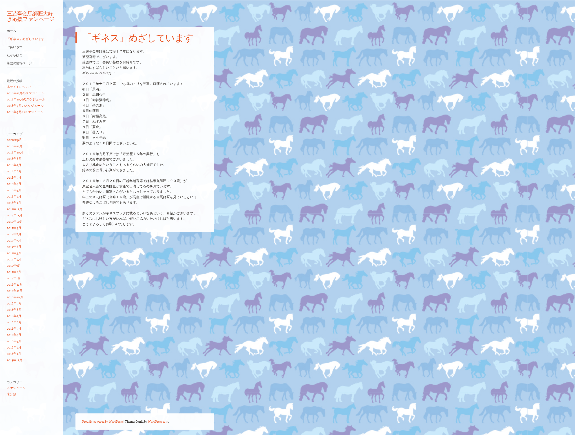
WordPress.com (158, 421)
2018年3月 (14, 190)
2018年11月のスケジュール (25, 93)
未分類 (11, 394)
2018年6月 (14, 171)
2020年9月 (14, 140)
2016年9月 (14, 303)
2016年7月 (14, 316)
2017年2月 (14, 272)
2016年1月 (14, 353)
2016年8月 (14, 309)
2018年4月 (14, 184)
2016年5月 (14, 328)
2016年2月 (14, 347)
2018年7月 (14, 165)
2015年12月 (14, 360)
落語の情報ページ (19, 63)
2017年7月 (14, 240)
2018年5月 (14, 177)
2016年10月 (15, 297)
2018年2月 (14, 196)
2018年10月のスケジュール (26, 99)
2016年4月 (14, 335)
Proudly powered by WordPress (102, 421)
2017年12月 (14, 209)
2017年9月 (14, 228)
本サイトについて (19, 86)
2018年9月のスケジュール (25, 105)
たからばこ (14, 55)
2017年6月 (14, 246)
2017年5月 (14, 253)
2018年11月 (14, 146)
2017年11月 (14, 215)
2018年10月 (15, 152)
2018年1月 (14, 202)
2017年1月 (14, 278)
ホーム (11, 31)
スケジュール (16, 388)
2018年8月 (14, 158)
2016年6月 (14, 322)
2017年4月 (14, 259)
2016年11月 (14, 291)
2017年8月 (14, 234)
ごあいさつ (14, 47)
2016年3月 (14, 341)
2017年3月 (14, 265)
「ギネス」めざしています (25, 39)
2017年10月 (15, 221)
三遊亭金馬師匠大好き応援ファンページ (30, 16)
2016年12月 (15, 284)
